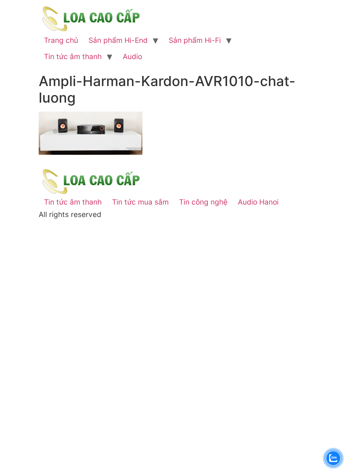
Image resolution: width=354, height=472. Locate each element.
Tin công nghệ (203, 202)
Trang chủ (61, 40)
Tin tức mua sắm (140, 202)
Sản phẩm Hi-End (118, 40)
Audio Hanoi (258, 202)
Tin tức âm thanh (73, 56)
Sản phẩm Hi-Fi (195, 40)
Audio (132, 56)
